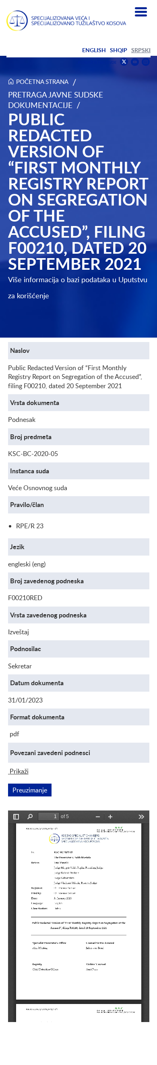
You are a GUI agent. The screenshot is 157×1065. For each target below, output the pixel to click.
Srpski (141, 50)
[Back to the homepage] (66, 20)
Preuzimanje (32, 790)
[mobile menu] (141, 12)
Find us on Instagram (146, 62)
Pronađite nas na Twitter (124, 61)
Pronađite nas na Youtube (135, 62)
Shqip (118, 50)
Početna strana (42, 81)
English (94, 50)
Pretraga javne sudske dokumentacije (55, 100)
